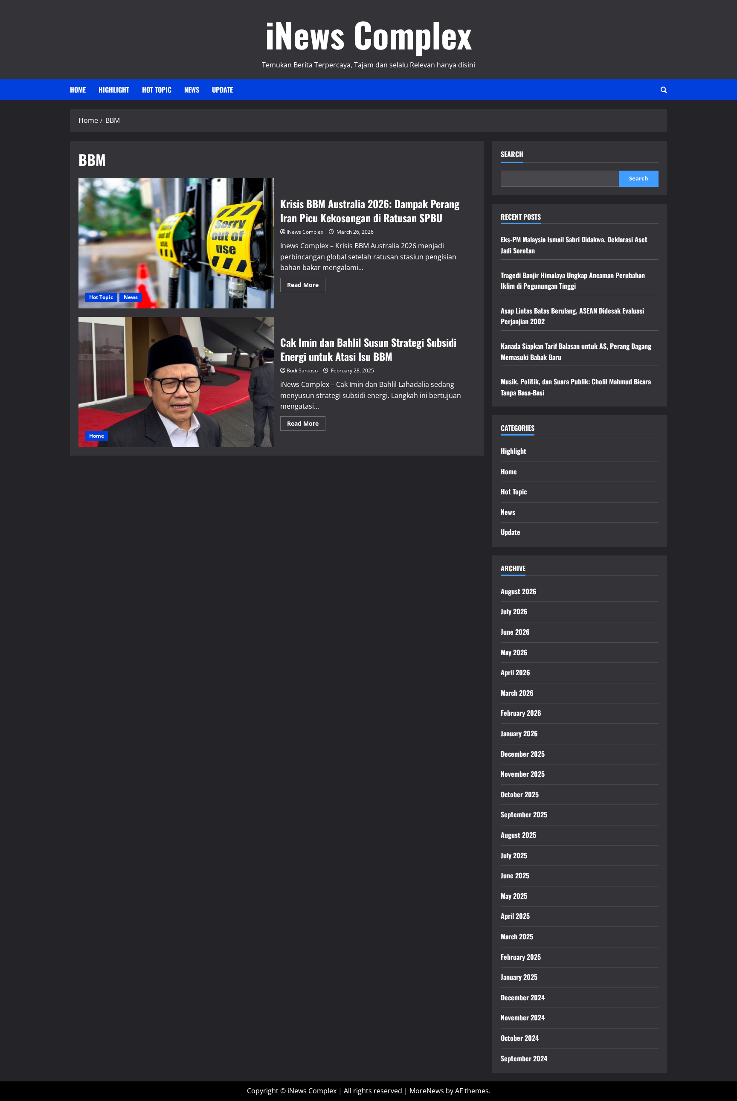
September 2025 (524, 814)
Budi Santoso (302, 370)
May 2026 (514, 652)
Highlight (114, 89)
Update (222, 89)
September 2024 (524, 1058)
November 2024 (523, 1017)
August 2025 (518, 835)
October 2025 (520, 794)
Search (512, 154)
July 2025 (514, 855)
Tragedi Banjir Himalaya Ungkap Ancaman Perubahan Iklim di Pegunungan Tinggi (573, 280)
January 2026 (519, 733)
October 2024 (520, 1038)
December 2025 (523, 754)
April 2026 (515, 672)
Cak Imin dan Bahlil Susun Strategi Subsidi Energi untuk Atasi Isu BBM (176, 382)
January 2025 (519, 977)
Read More (306, 286)
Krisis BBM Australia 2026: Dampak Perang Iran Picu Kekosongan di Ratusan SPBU (176, 243)
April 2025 (515, 916)
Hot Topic (156, 89)
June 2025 (515, 875)
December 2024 (523, 997)
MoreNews (426, 1090)
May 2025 (514, 896)
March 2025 (517, 936)
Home (78, 89)
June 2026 (515, 632)
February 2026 (521, 713)
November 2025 (523, 774)
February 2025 (521, 957)
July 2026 (514, 611)
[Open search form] (664, 89)
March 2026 (517, 693)
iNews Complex (368, 34)
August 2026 (519, 591)
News (191, 89)
